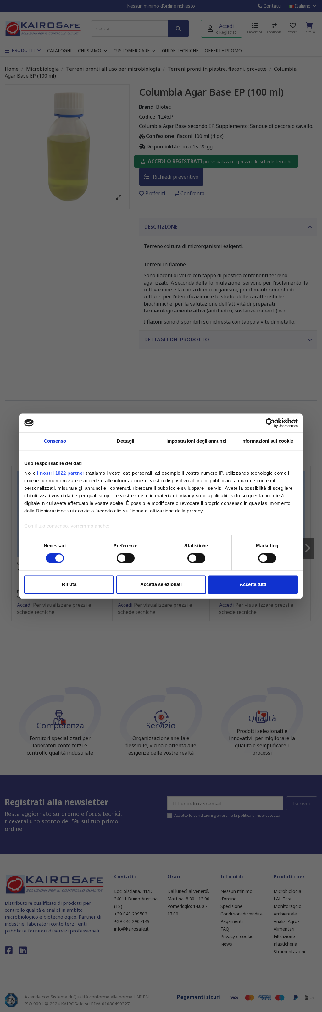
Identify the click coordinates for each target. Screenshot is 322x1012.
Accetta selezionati (161, 584)
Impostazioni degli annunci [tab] (196, 441)
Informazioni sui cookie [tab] (267, 441)
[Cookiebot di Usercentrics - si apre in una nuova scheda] (270, 423)
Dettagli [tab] (125, 441)
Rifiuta (69, 584)
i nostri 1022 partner (61, 473)
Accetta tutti (253, 584)
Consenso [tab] (55, 441)
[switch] (126, 558)
